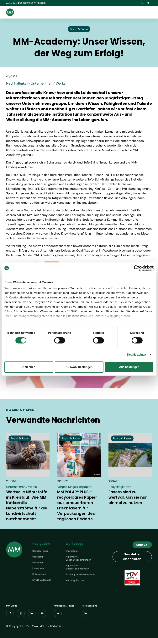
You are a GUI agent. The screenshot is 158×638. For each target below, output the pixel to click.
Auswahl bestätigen (79, 367)
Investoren (38, 568)
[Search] (142, 3)
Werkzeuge (74, 543)
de (148, 3)
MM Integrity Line (75, 580)
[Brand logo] (10, 12)
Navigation (41, 543)
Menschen (38, 562)
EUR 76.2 (23, 3)
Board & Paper (40, 550)
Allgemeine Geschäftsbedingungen (78, 558)
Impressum (72, 550)
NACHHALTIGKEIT (41, 579)
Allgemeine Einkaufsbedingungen (77, 567)
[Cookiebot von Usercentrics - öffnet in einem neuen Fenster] (137, 268)
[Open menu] (146, 12)
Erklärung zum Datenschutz (80, 574)
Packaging (38, 556)
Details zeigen (136, 354)
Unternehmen (39, 574)
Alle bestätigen (129, 367)
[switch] (59, 340)
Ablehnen (28, 367)
